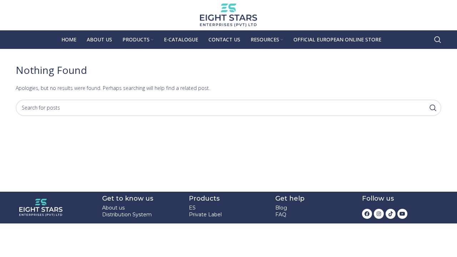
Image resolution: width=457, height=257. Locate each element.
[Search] (438, 39)
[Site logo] (228, 14)
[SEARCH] (433, 108)
